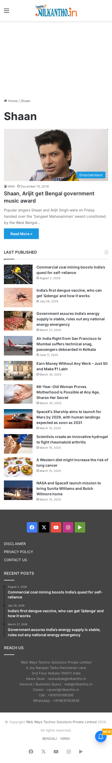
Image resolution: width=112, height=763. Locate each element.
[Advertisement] (56, 58)
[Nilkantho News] (56, 10)
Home (12, 101)
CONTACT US (15, 560)
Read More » (21, 234)
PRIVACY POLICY (18, 552)
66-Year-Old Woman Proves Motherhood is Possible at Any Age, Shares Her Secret (68, 392)
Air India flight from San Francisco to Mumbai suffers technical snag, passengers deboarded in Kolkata (68, 344)
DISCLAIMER (15, 544)
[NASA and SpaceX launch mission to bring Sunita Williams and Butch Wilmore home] (18, 490)
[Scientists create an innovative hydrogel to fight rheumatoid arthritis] (18, 444)
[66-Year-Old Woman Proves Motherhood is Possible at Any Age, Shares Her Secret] (18, 394)
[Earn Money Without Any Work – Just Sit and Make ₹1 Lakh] (18, 370)
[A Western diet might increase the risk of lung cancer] (18, 467)
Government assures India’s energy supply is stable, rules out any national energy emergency (70, 319)
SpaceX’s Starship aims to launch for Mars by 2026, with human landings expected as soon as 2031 (68, 417)
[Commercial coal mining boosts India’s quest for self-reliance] (18, 274)
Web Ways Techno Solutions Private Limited (61, 722)
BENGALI (49, 738)
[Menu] (6, 12)
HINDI (65, 738)
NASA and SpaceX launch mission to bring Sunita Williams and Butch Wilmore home (68, 488)
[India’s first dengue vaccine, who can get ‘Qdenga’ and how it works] (18, 297)
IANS (11, 186)
